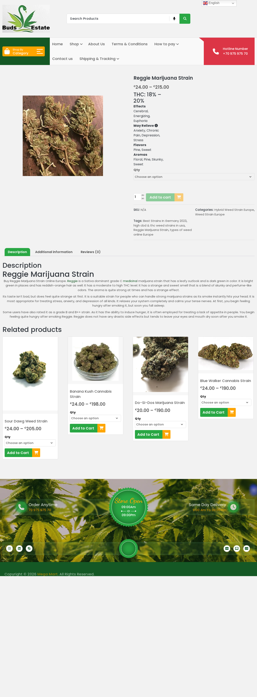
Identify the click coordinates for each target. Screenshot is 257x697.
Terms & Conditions (130, 43)
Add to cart (160, 197)
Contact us (62, 58)
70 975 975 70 (29, 510)
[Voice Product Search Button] (174, 18)
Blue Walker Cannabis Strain (225, 380)
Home (57, 43)
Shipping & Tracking (97, 58)
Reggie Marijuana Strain (151, 230)
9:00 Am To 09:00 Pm (222, 510)
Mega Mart (47, 569)
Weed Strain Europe (210, 214)
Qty (137, 170)
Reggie (73, 281)
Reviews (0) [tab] (91, 252)
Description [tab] (17, 252)
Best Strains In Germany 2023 (165, 221)
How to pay (164, 43)
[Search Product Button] (184, 19)
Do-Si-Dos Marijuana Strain (160, 402)
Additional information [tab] (53, 252)
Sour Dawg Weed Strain (26, 421)
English (213, 3)
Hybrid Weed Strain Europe (234, 210)
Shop (74, 43)
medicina (130, 281)
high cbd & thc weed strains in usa (159, 225)
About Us (96, 43)
